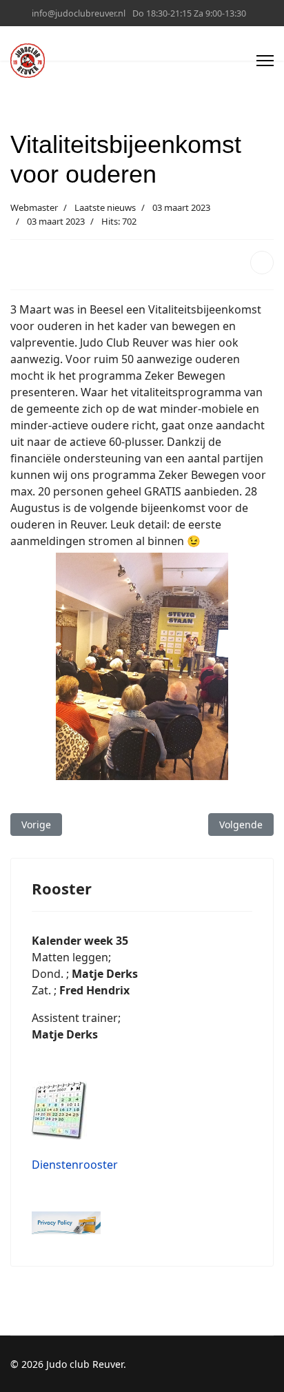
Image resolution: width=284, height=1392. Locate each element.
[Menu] (265, 60)
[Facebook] (262, 262)
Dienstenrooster (75, 1164)
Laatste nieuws (105, 207)
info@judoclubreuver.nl (78, 13)
